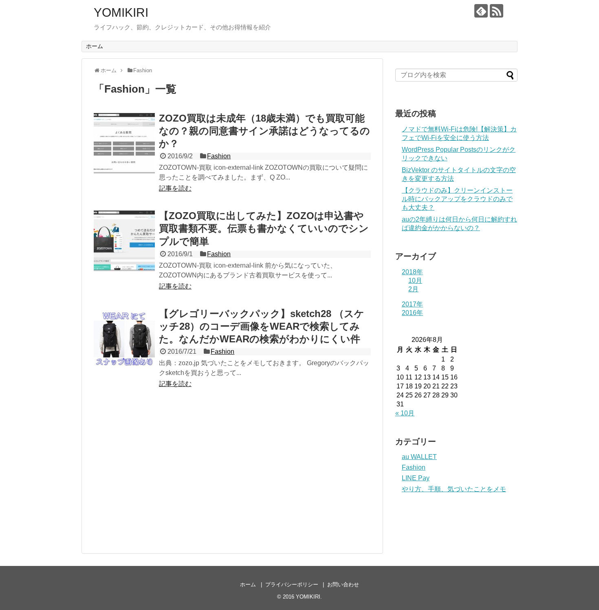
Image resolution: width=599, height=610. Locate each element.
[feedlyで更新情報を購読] (481, 11)
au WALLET (419, 456)
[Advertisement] (162, 474)
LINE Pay (415, 478)
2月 (413, 289)
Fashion (219, 156)
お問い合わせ (343, 584)
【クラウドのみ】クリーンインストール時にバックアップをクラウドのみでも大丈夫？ (457, 199)
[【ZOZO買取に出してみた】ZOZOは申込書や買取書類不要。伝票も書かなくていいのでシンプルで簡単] (124, 241)
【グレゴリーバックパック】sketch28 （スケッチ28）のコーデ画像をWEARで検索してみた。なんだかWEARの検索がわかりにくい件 (261, 326)
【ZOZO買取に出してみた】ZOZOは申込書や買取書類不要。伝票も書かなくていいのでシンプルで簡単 (264, 228)
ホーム (94, 46)
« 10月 (404, 413)
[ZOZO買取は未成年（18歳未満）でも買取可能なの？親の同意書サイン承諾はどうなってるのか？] (124, 143)
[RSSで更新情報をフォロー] (496, 11)
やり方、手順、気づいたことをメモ (454, 489)
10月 (415, 280)
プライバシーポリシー (291, 584)
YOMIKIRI (121, 12)
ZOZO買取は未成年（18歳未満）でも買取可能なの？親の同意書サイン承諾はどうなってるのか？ (264, 131)
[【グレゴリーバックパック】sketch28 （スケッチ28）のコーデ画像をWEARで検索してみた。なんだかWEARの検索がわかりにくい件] (124, 339)
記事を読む (175, 188)
